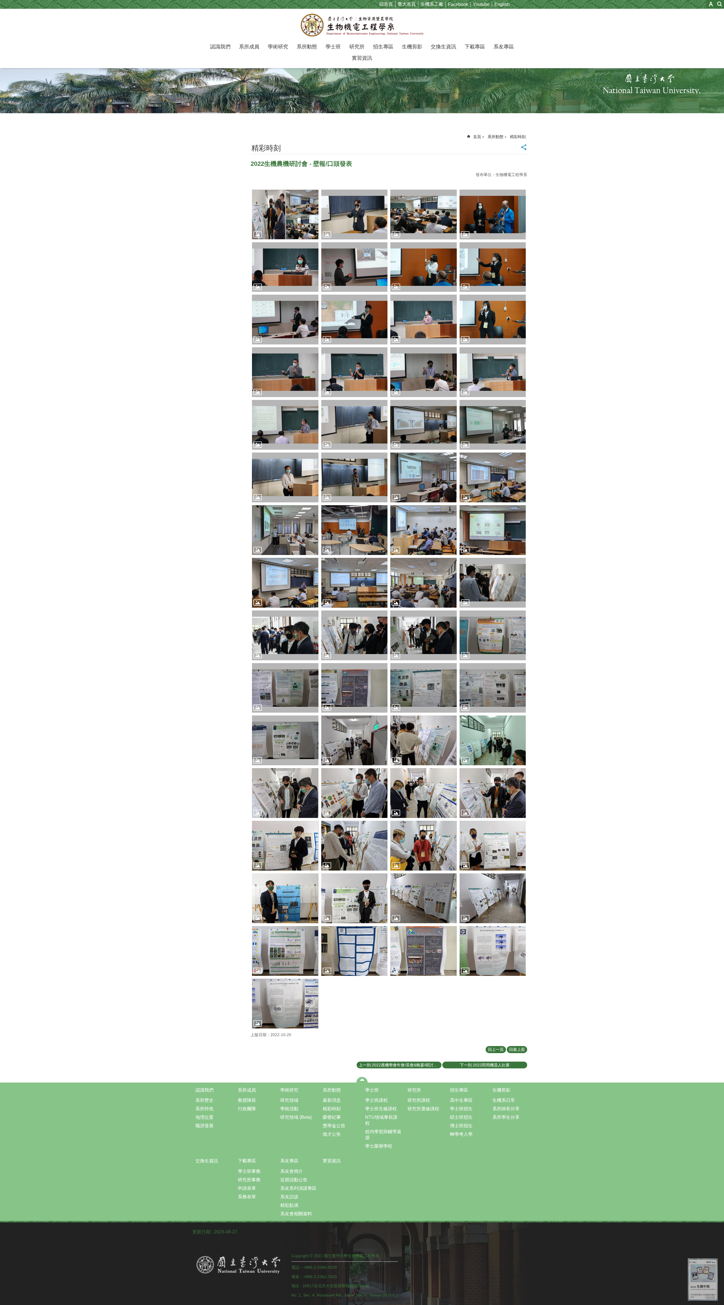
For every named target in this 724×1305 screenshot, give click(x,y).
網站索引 (720, 4)
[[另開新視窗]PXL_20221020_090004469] (285, 530)
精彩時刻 (518, 136)
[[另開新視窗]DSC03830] (493, 319)
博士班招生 (461, 1125)
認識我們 (220, 47)
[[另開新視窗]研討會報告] (285, 214)
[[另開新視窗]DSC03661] (354, 635)
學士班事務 (249, 1171)
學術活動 (289, 1108)
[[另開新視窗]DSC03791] (423, 688)
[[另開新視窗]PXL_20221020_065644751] (285, 898)
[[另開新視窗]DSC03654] (285, 267)
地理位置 (204, 1117)
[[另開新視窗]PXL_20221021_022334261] (423, 583)
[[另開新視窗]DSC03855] (423, 372)
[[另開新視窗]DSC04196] (493, 372)
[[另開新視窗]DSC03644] (423, 214)
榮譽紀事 (332, 1117)
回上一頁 (496, 1049)
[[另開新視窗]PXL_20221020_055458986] (354, 740)
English (502, 4)
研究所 (357, 47)
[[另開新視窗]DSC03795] (493, 688)
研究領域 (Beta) (296, 1117)
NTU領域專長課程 (381, 1120)
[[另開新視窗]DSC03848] (354, 372)
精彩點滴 (289, 1205)
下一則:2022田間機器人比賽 (485, 1065)
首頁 (477, 136)
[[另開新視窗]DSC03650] (493, 214)
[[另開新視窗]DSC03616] (493, 583)
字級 (711, 4)
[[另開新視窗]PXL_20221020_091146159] (354, 530)
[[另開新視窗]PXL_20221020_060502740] (493, 740)
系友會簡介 (291, 1171)
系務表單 (247, 1196)
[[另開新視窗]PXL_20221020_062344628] (285, 846)
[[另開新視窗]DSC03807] (423, 319)
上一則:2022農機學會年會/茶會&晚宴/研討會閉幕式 (400, 1065)
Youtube (481, 4)
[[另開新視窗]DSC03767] (493, 635)
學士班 (333, 47)
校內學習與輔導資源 (383, 1134)
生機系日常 (503, 1100)
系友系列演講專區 (298, 1188)
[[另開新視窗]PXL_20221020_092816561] (493, 530)
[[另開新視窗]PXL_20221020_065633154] (493, 846)
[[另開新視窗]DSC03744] (354, 319)
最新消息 (332, 1100)
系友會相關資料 (296, 1213)
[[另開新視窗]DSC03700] (423, 267)
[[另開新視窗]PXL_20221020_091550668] (423, 530)
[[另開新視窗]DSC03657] (285, 635)
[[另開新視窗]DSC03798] (285, 740)
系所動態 (307, 47)
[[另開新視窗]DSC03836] (285, 372)
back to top (703, 1279)
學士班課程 (376, 1100)
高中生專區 (461, 1100)
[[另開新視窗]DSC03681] (354, 267)
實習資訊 (362, 58)
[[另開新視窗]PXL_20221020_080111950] (285, 1003)
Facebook (458, 4)
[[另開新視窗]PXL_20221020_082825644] (423, 477)
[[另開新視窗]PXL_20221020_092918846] (285, 583)
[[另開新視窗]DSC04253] (493, 425)
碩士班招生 (461, 1117)
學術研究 (278, 47)
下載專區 (475, 47)
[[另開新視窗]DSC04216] (354, 425)
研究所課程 (419, 1100)
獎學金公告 (334, 1125)
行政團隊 (247, 1108)
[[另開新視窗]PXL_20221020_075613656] (285, 951)
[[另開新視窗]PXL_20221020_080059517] (493, 951)
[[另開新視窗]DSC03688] (423, 635)
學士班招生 (461, 1108)
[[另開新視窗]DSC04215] (285, 425)
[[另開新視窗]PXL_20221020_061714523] (423, 793)
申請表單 (247, 1188)
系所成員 (249, 47)
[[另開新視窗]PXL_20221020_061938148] (493, 793)
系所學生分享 (506, 1117)
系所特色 (204, 1108)
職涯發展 (204, 1125)
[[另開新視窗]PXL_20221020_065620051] (423, 846)
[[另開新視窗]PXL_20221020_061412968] (285, 793)
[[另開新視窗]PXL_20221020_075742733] (354, 951)
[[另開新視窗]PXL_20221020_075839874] (423, 951)
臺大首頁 (407, 4)
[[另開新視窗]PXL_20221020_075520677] (423, 898)
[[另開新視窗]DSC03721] (493, 267)
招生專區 (383, 47)
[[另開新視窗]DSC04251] (423, 425)
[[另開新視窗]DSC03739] (285, 319)
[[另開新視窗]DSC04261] (354, 477)
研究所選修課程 (423, 1108)
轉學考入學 (461, 1134)
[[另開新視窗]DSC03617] (354, 214)
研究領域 (289, 1100)
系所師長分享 (506, 1108)
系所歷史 (204, 1100)
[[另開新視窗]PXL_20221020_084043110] (493, 477)
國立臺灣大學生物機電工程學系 (362, 25)
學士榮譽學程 (378, 1146)
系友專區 (504, 47)
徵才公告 (332, 1134)
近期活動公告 (293, 1179)
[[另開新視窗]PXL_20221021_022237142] (354, 583)
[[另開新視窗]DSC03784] (354, 688)
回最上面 (517, 1049)
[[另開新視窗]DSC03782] (285, 688)
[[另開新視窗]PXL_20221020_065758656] (354, 898)
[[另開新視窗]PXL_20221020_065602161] (354, 846)
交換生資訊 (443, 47)
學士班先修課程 (381, 1108)
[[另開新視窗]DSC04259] (285, 477)
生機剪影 (412, 47)
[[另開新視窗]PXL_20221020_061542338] (354, 793)
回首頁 (386, 4)
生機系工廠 (432, 4)
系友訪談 (289, 1196)
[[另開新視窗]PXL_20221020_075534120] (493, 898)
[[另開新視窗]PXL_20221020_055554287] (423, 740)
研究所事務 (249, 1179)
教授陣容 (247, 1100)
